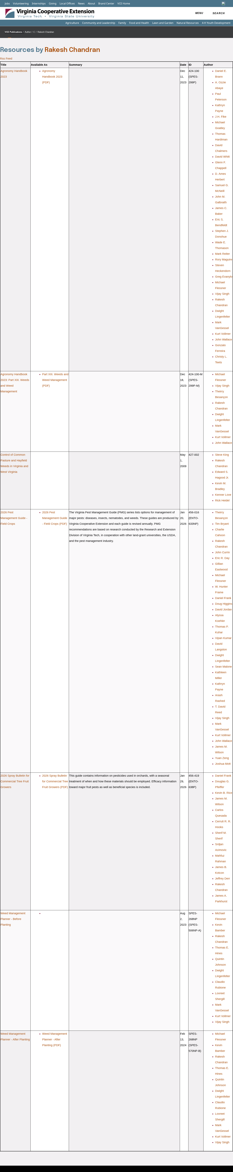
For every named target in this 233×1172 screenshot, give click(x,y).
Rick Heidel (222, 500)
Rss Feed (6, 58)
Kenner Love (223, 494)
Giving (52, 3)
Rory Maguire (223, 259)
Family (122, 23)
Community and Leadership (98, 23)
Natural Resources (188, 23)
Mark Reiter (222, 253)
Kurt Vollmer (223, 333)
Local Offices (67, 3)
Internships (39, 3)
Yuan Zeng (222, 758)
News (81, 3)
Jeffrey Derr (222, 878)
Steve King (222, 454)
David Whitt (222, 156)
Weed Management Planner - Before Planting (12, 919)
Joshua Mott (223, 763)
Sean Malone (223, 666)
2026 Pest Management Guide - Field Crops (13, 518)
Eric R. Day (222, 558)
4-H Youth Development (216, 23)
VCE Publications (14, 32)
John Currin (222, 552)
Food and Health (139, 23)
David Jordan (223, 609)
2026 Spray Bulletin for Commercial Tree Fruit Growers (14, 781)
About (91, 3)
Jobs (7, 3)
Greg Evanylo (223, 276)
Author (28, 32)
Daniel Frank (223, 598)
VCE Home (123, 3)
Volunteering (21, 3)
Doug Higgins (223, 603)
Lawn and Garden (162, 23)
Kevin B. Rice (223, 792)
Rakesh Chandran (46, 32)
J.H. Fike (220, 116)
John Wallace (223, 339)
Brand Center (106, 3)
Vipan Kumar (223, 638)
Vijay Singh (222, 293)
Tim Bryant (222, 523)
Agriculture (72, 23)
